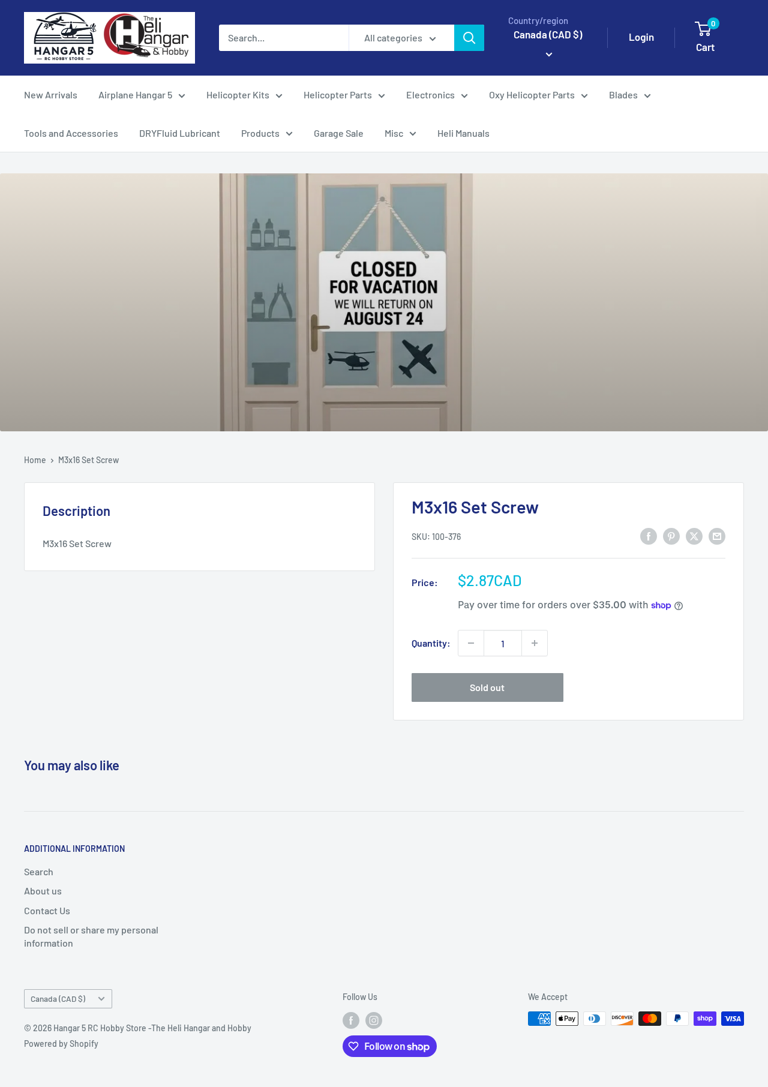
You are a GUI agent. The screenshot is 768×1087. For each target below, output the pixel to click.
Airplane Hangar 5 (135, 94)
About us (43, 890)
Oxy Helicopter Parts (532, 94)
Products (260, 133)
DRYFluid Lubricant (179, 133)
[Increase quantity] (534, 643)
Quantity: (431, 642)
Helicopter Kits (237, 94)
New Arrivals (50, 94)
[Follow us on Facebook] (351, 1019)
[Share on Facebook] (648, 535)
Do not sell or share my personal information (91, 936)
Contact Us (47, 910)
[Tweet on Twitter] (694, 535)
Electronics (430, 94)
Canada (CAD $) (58, 998)
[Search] (469, 38)
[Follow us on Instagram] (373, 1019)
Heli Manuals (463, 133)
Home (35, 460)
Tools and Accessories (71, 133)
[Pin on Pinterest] (671, 535)
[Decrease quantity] (471, 643)
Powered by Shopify (61, 1043)
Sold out (487, 687)
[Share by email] (717, 535)
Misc (394, 133)
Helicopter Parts (338, 94)
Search (38, 871)
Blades (623, 94)
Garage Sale (339, 133)
